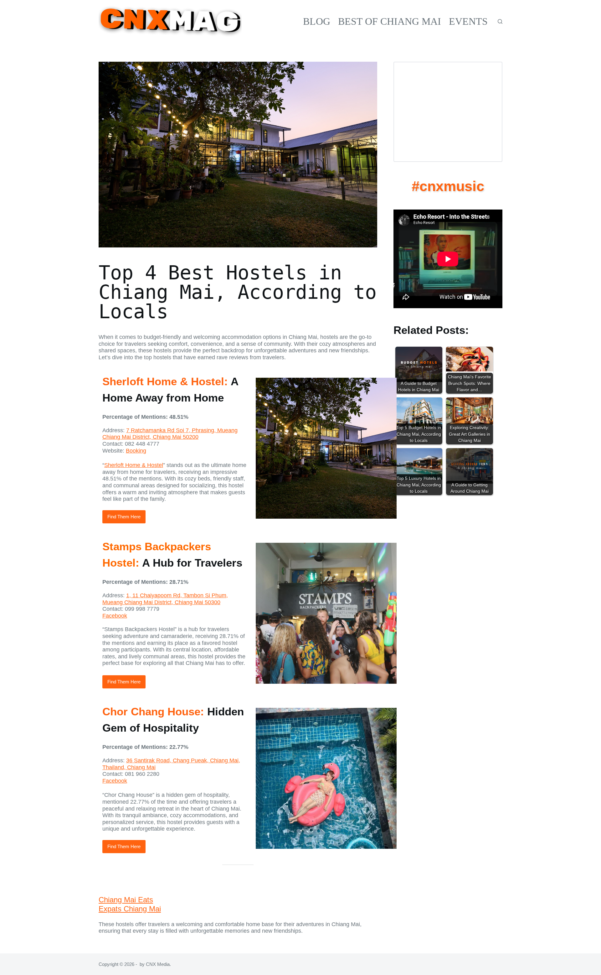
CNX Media (158, 964)
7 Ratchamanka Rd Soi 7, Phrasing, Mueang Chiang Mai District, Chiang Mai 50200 (170, 433)
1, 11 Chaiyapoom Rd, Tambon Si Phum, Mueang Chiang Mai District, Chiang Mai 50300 (165, 598)
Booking (136, 451)
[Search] (500, 21)
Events (468, 21)
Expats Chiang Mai (130, 909)
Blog (316, 21)
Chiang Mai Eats (126, 899)
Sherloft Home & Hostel (133, 465)
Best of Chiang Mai (389, 21)
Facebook (114, 616)
